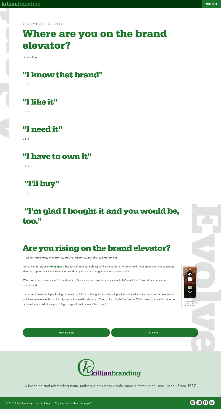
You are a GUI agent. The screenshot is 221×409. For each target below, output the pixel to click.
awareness (56, 266)
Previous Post (66, 332)
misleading (69, 280)
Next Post (154, 332)
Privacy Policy (43, 403)
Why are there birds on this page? (72, 403)
